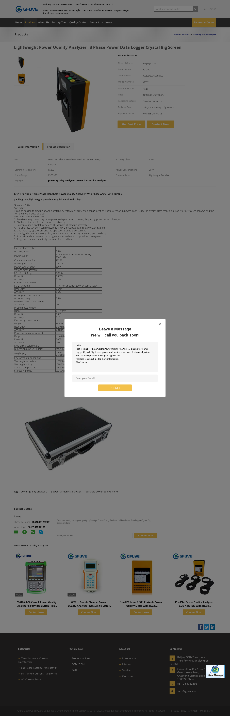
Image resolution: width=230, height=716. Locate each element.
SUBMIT (115, 388)
